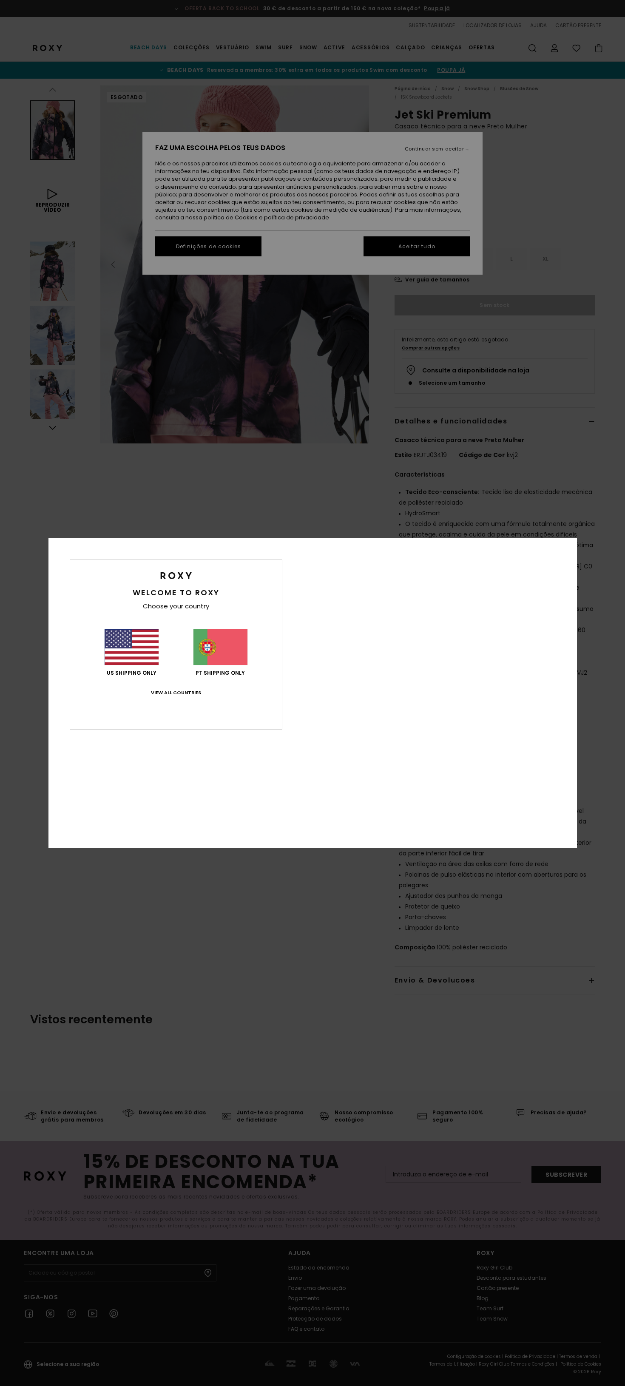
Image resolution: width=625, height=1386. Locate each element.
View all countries (176, 692)
